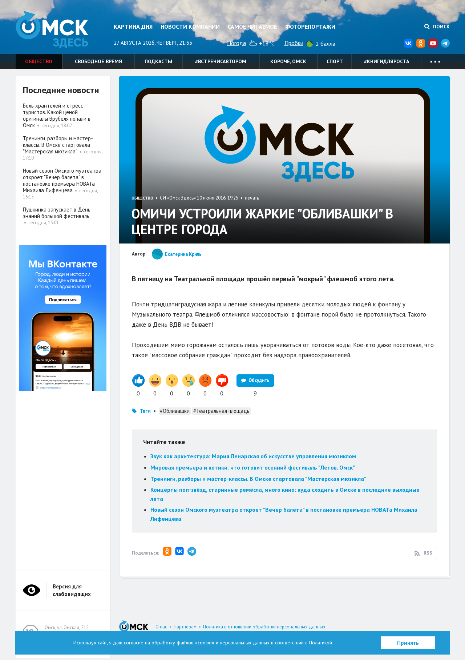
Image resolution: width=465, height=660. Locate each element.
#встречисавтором (220, 61)
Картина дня (133, 26)
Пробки (293, 43)
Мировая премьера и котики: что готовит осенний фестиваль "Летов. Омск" (252, 467)
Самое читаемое (252, 26)
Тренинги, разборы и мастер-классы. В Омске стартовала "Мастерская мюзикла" (258, 478)
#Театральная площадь (221, 410)
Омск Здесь (52, 29)
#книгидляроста (386, 61)
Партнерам (185, 627)
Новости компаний (190, 26)
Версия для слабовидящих (72, 590)
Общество (38, 61)
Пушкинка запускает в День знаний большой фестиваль (56, 213)
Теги (145, 410)
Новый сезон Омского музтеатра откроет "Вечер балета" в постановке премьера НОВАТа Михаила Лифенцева (62, 180)
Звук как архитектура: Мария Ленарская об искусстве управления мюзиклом (253, 456)
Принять (408, 642)
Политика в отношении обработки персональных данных (264, 627)
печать (252, 198)
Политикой (320, 642)
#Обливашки (175, 410)
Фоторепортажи (310, 26)
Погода (236, 43)
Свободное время (98, 61)
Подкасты (158, 61)
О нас (161, 627)
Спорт (335, 61)
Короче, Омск (288, 61)
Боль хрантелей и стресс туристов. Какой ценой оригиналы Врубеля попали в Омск (56, 115)
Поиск (441, 26)
